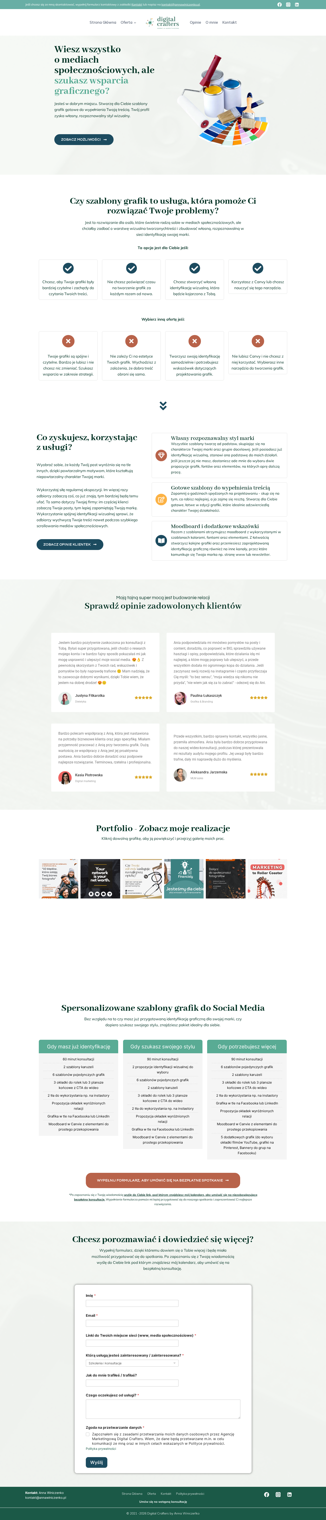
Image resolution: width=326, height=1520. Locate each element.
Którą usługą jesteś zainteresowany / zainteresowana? (135, 1355)
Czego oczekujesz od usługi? (112, 1395)
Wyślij (96, 1462)
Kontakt (137, 4)
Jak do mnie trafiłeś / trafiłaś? (111, 1375)
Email (92, 1315)
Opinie (195, 22)
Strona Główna (103, 22)
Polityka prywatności (101, 1448)
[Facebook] (279, 4)
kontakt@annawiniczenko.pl (180, 4)
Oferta (151, 1493)
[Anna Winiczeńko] (163, 22)
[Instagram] (288, 4)
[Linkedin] (297, 4)
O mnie (212, 22)
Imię (91, 1295)
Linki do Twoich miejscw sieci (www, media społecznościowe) (141, 1335)
